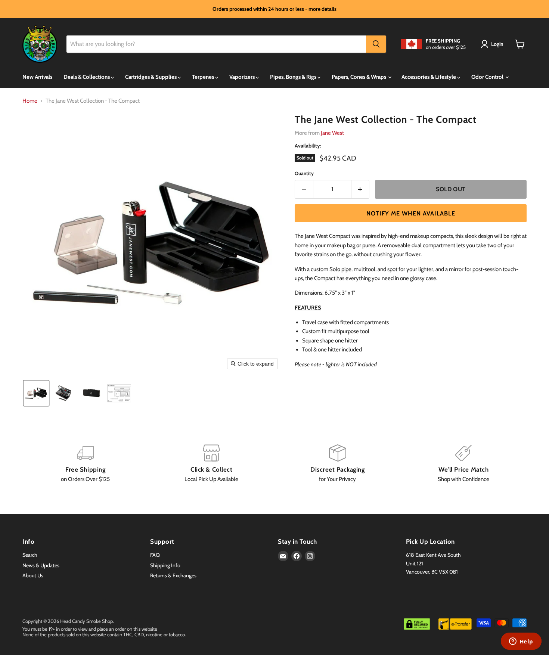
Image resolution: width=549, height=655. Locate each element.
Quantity (304, 173)
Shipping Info (165, 565)
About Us (32, 575)
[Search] (376, 44)
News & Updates (40, 565)
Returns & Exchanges (173, 575)
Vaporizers (242, 77)
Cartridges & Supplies (151, 77)
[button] (493, 44)
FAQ (155, 555)
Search (29, 555)
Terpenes (203, 77)
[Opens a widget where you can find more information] (521, 642)
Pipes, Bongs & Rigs (293, 77)
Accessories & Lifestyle (429, 77)
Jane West (332, 133)
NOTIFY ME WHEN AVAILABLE (410, 213)
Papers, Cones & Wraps (359, 77)
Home (29, 101)
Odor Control (488, 77)
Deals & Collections (87, 77)
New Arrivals (37, 77)
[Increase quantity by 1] (360, 189)
